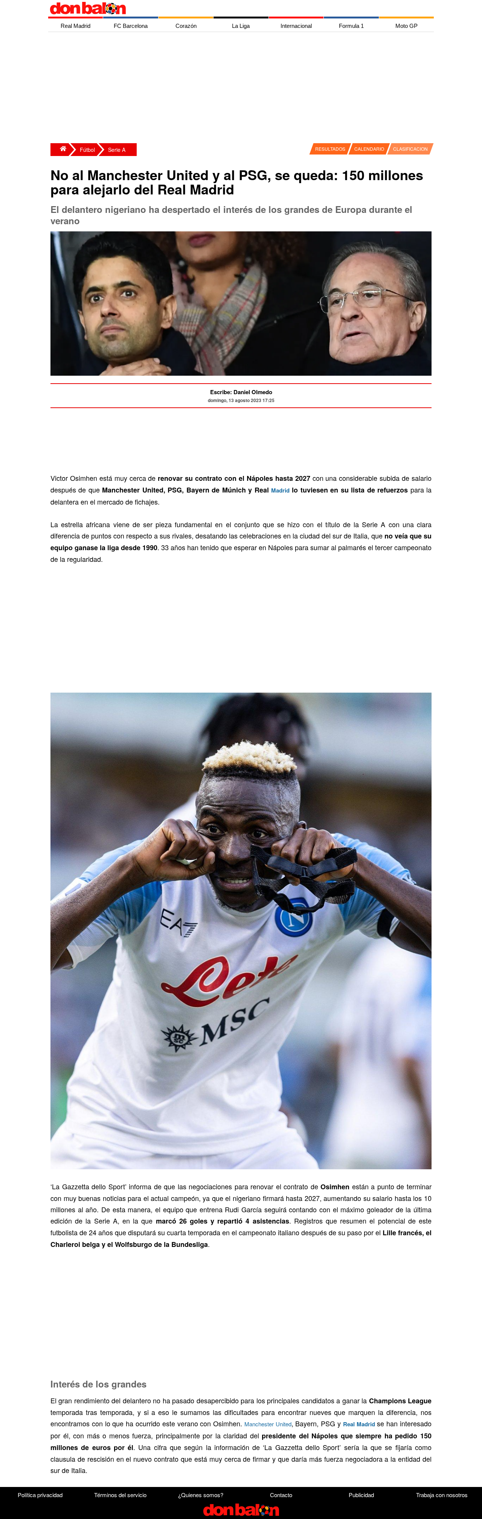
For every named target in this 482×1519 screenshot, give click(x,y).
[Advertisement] (243, 88)
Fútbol (87, 149)
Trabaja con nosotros (442, 1495)
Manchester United (267, 1424)
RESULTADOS (330, 148)
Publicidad (361, 1495)
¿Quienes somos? (200, 1495)
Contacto (281, 1495)
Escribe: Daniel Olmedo (241, 392)
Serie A (116, 149)
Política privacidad (40, 1495)
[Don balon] (232, 8)
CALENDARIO (369, 148)
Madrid (280, 490)
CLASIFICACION (410, 148)
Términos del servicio (120, 1495)
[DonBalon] (59, 149)
